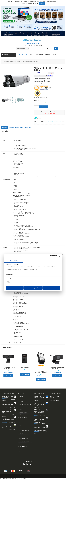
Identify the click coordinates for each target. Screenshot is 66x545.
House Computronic (33, 43)
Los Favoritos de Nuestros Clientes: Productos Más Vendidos (25, 407)
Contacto (21, 396)
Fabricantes (21, 414)
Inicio (5, 61)
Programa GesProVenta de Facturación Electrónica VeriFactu (25, 430)
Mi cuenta (42, 3)
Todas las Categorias (23, 54)
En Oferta (21, 401)
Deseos (21, 443)
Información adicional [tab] (14, 127)
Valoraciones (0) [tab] (27, 127)
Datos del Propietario (23, 399)
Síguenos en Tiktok (23, 412)
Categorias (6, 54)
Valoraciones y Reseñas (27, 3)
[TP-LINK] (37, 118)
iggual (57, 370)
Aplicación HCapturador (50, 54)
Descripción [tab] (4, 127)
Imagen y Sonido (9, 61)
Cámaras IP (15, 61)
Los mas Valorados (23, 446)
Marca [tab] (21, 127)
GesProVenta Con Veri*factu (36, 54)
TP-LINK (36, 123)
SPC (25, 369)
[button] (29, 68)
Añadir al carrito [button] (7, 375)
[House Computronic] (33, 36)
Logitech (8, 370)
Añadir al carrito (43, 106)
